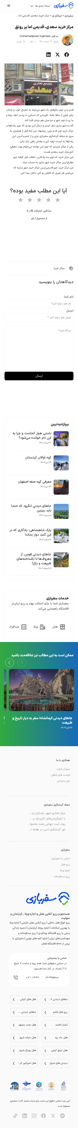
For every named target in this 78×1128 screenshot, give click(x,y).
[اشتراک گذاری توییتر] (57, 56)
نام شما (68, 297)
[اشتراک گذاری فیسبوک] (66, 56)
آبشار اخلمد (61, 1025)
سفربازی (69, 16)
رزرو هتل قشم (60, 1012)
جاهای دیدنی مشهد (26, 1012)
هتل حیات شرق (28, 1038)
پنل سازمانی (63, 781)
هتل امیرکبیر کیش (26, 1063)
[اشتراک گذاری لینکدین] (48, 56)
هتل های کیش (28, 999)
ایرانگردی (57, 16)
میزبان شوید (63, 769)
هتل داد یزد (61, 1038)
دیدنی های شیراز (59, 1063)
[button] (9, 662)
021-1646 (32, 977)
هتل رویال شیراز (27, 1050)
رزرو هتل (65, 865)
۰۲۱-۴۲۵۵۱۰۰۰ (52, 977)
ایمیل (69, 310)
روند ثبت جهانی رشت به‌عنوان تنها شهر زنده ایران (34, 824)
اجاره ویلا (65, 871)
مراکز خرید (59, 268)
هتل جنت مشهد (27, 1025)
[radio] (57, 200)
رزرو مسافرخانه (62, 877)
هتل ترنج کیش (59, 1050)
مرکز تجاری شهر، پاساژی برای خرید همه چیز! (37, 813)
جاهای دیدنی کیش (58, 999)
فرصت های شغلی (60, 775)
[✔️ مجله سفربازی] (63, 5)
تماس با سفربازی (60, 859)
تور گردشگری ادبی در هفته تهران (45, 829)
